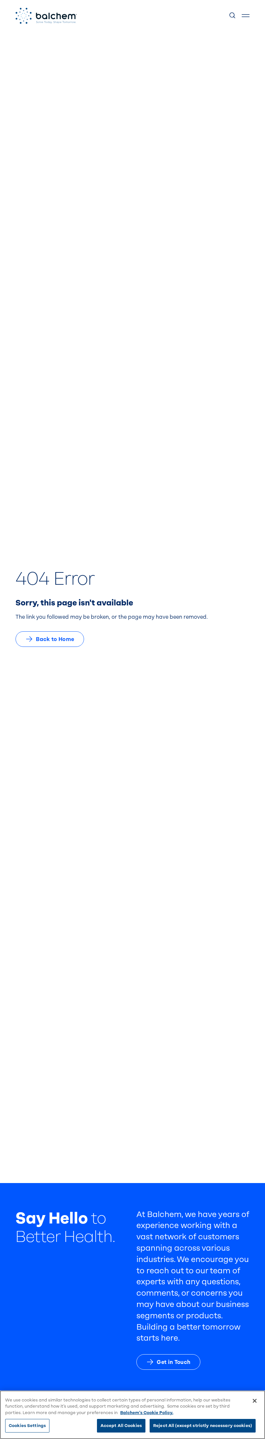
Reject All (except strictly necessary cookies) (202, 1425)
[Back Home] (46, 16)
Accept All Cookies (121, 1425)
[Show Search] (233, 16)
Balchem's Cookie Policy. (146, 1412)
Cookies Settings (27, 1425)
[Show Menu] (245, 16)
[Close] (255, 1401)
